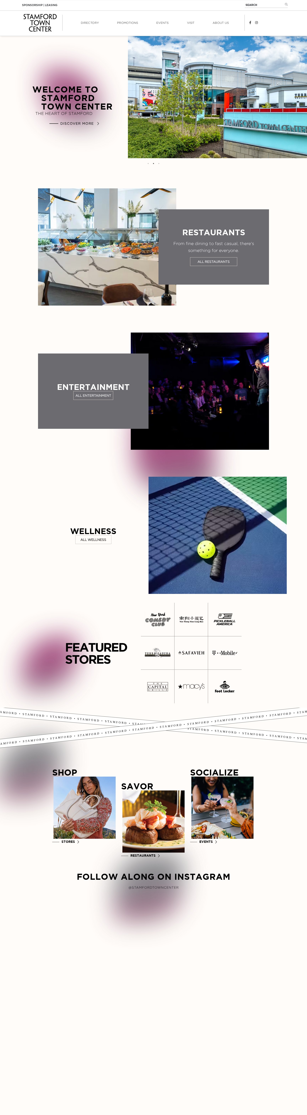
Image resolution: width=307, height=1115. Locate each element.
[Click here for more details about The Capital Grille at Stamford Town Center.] (157, 686)
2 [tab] (153, 163)
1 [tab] (148, 163)
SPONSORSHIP (32, 5)
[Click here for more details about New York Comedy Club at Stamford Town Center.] (157, 619)
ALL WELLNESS (93, 539)
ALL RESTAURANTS (214, 261)
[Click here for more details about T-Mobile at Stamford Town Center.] (224, 653)
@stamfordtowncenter (153, 887)
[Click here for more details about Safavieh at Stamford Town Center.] (191, 653)
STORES (68, 842)
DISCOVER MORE (77, 123)
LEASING (51, 5)
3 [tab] (159, 163)
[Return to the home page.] (39, 23)
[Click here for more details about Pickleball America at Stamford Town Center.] (224, 619)
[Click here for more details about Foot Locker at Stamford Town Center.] (224, 686)
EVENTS (206, 842)
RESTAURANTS (143, 855)
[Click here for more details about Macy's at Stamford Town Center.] (191, 686)
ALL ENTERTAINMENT (93, 395)
